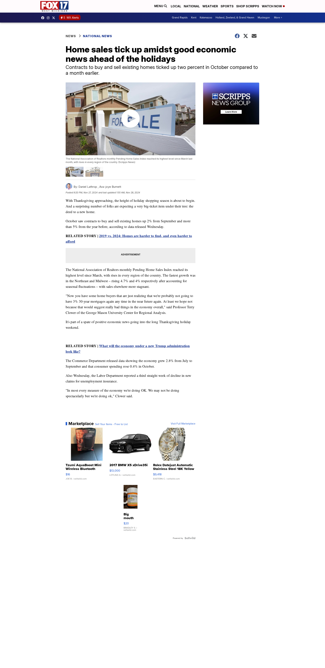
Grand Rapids (180, 17)
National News (97, 36)
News (71, 36)
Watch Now (272, 6)
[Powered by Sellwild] (190, 538)
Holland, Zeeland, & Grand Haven (235, 17)
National (192, 6)
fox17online (43, 17)
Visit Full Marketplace (183, 423)
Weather (210, 6)
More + (278, 17)
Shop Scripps (247, 6)
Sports (227, 6)
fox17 (54, 17)
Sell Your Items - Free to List (111, 424)
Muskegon (264, 17)
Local (176, 6)
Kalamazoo (206, 17)
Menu (159, 6)
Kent (193, 17)
